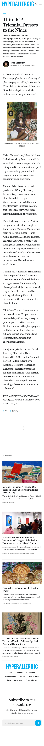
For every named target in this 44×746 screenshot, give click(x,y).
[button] (31, 673)
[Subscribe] (38, 723)
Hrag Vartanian (18, 63)
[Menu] (40, 4)
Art (4, 14)
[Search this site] (36, 4)
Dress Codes (17, 155)
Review (14, 411)
